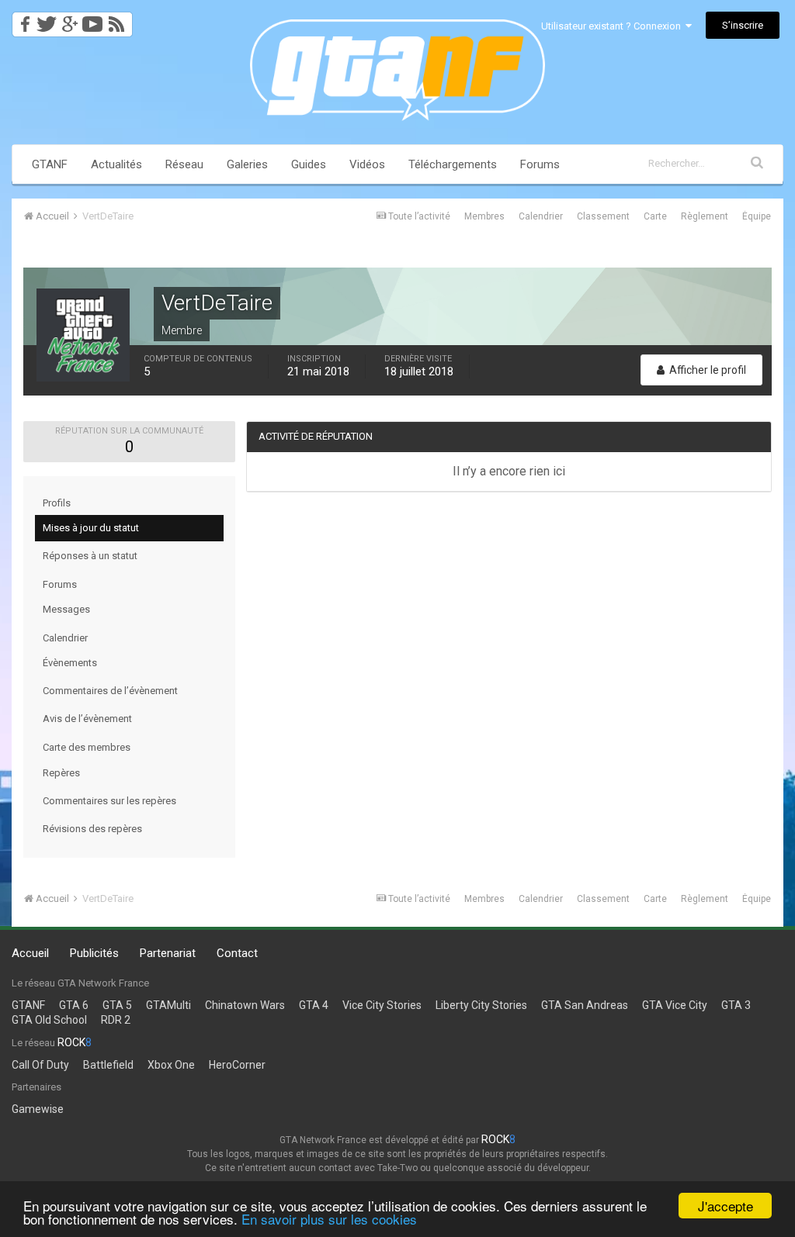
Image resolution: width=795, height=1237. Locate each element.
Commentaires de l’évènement (110, 690)
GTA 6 (74, 1005)
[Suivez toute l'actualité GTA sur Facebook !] (22, 20)
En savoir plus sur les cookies (329, 1218)
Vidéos (367, 164)
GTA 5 (117, 1005)
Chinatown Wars (245, 1005)
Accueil (30, 953)
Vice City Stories (382, 1005)
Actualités (116, 164)
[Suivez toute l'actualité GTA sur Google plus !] (69, 20)
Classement (603, 216)
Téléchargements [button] (452, 164)
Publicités (94, 953)
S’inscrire (742, 25)
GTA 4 (313, 1005)
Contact (237, 953)
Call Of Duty (40, 1065)
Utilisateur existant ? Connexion (613, 26)
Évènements (70, 663)
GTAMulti (168, 1005)
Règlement (704, 216)
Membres (484, 216)
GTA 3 (736, 1005)
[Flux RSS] (119, 20)
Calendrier (541, 216)
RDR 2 (115, 1020)
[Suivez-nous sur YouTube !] (93, 20)
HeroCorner (237, 1065)
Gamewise (38, 1109)
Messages (66, 609)
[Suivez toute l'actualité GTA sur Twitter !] (46, 20)
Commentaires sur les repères (109, 801)
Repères (61, 773)
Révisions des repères (92, 828)
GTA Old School (49, 1020)
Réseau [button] (184, 164)
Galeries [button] (247, 164)
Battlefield (108, 1065)
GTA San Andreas (584, 1005)
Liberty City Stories (481, 1005)
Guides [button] (308, 164)
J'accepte (725, 1205)
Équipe (756, 216)
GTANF (50, 164)
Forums (540, 164)
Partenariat (168, 953)
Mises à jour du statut (91, 528)
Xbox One (171, 1065)
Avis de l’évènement (87, 718)
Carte (655, 216)
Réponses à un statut (90, 555)
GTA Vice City (674, 1005)
